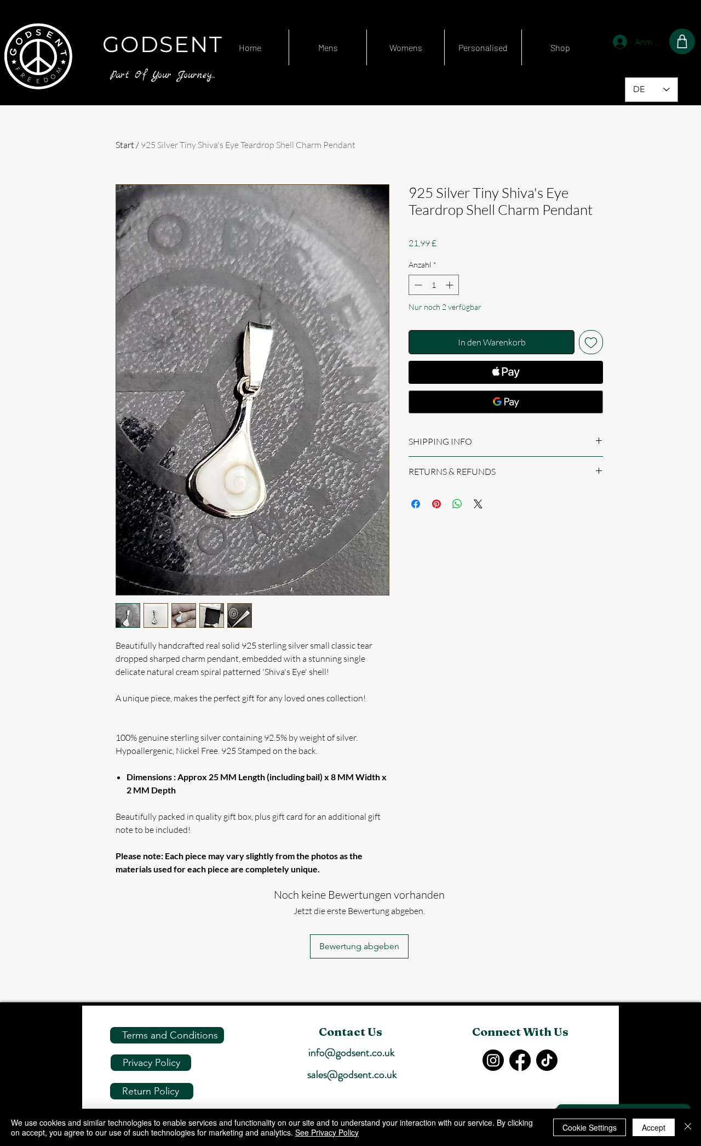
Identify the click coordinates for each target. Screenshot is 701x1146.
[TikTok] (547, 1060)
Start (125, 144)
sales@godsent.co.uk (352, 1074)
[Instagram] (493, 1060)
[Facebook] (520, 1060)
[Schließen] (687, 1127)
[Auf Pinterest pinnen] (436, 503)
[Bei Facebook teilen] (415, 503)
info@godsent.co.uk (351, 1052)
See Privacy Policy (327, 1132)
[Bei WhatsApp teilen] (457, 503)
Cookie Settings (589, 1127)
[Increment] (450, 284)
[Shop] (682, 41)
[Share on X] (478, 503)
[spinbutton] (434, 284)
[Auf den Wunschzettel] (591, 342)
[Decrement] (417, 284)
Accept (653, 1127)
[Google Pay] (506, 401)
